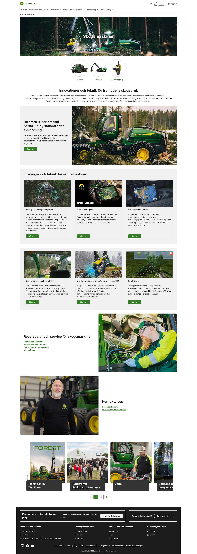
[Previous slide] (90, 497)
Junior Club (151, 535)
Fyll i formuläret (163, 516)
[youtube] (32, 546)
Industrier (55, 10)
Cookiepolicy (72, 546)
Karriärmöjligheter (81, 531)
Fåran (111, 535)
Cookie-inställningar (134, 546)
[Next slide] (107, 497)
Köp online (24, 535)
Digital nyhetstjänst (112, 516)
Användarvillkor (118, 546)
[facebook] (27, 546)
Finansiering (91, 10)
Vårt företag (106, 10)
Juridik (81, 546)
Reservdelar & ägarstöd (72, 10)
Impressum (105, 546)
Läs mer (30, 149)
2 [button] (101, 497)
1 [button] (95, 497)
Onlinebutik (151, 531)
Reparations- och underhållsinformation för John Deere (40, 538)
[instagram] (22, 546)
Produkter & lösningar (37, 10)
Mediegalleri (79, 538)
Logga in (173, 4)
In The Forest (114, 538)
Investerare (79, 535)
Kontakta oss (59, 546)
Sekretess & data (92, 546)
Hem (25, 10)
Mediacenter (113, 531)
